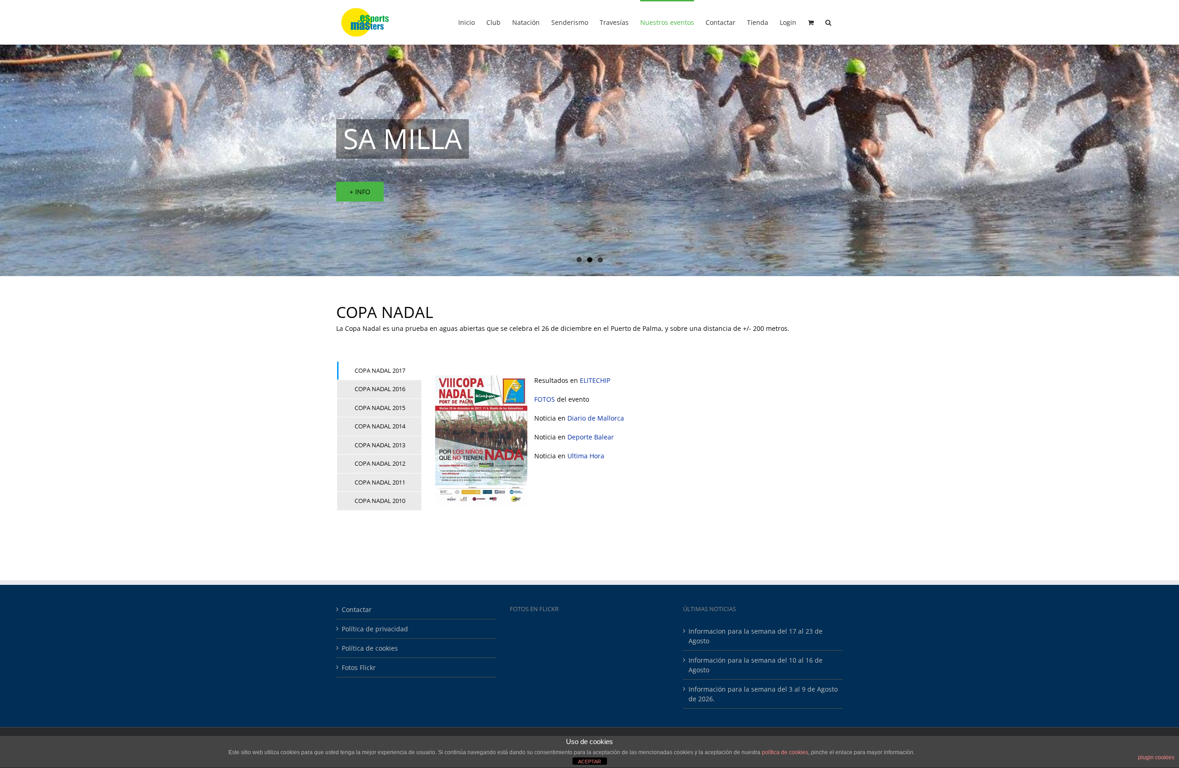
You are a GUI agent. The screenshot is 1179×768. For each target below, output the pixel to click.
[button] (828, 21)
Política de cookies (370, 648)
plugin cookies (1156, 757)
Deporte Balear (590, 437)
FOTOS (544, 399)
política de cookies (785, 752)
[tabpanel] (632, 440)
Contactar (357, 609)
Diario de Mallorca (595, 418)
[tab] (379, 371)
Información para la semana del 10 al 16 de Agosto (756, 665)
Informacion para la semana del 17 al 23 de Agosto (756, 636)
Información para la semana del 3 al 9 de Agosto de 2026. (763, 694)
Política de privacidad (375, 628)
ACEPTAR (589, 761)
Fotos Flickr (359, 667)
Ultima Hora (585, 455)
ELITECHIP (595, 380)
